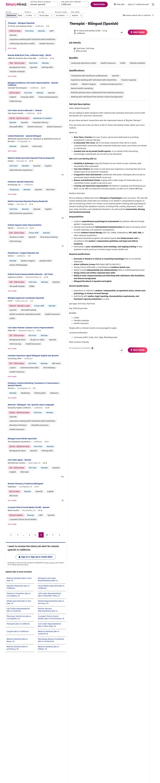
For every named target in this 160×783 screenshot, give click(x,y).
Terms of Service (50, 563)
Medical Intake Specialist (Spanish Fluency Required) (31, 158)
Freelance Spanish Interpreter (21, 182)
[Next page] (59, 535)
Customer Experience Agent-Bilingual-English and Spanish (33, 355)
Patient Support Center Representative (24, 225)
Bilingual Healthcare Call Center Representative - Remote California (33, 84)
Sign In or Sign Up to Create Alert (37, 557)
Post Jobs (121, 4)
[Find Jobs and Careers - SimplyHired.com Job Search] (16, 4)
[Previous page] (11, 535)
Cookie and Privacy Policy (20, 564)
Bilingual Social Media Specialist (22, 439)
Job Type (41, 12)
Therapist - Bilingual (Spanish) (21, 23)
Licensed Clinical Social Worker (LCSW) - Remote (28, 507)
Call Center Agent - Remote (19, 460)
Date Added (75, 12)
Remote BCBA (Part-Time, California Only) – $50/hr (29, 55)
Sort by (8, 12)
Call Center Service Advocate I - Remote (25, 110)
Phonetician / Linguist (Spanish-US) (23, 253)
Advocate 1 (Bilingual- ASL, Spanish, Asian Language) (31, 405)
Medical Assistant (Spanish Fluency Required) (27, 201)
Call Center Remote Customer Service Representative (31, 328)
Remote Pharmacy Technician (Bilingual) (25, 484)
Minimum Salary (61, 12)
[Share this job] (121, 32)
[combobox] (43, 4)
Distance (28, 12)
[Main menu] (153, 4)
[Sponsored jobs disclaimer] (153, 15)
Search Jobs (99, 4)
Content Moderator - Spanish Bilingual (24, 136)
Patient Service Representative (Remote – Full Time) (30, 274)
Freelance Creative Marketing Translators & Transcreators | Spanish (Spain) (34, 384)
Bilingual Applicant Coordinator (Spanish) (26, 298)
